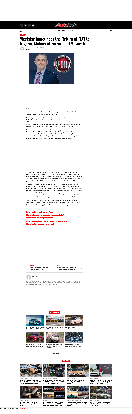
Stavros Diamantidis (32, 197)
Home (59, 31)
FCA (44, 138)
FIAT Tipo (58, 124)
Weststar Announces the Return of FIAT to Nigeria (43, 112)
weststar (62, 262)
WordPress (22, 408)
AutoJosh (28, 49)
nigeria (44, 262)
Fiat (40, 262)
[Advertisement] (66, 10)
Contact (72, 31)
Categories (64, 31)
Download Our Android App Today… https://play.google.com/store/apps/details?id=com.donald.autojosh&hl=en (45, 215)
